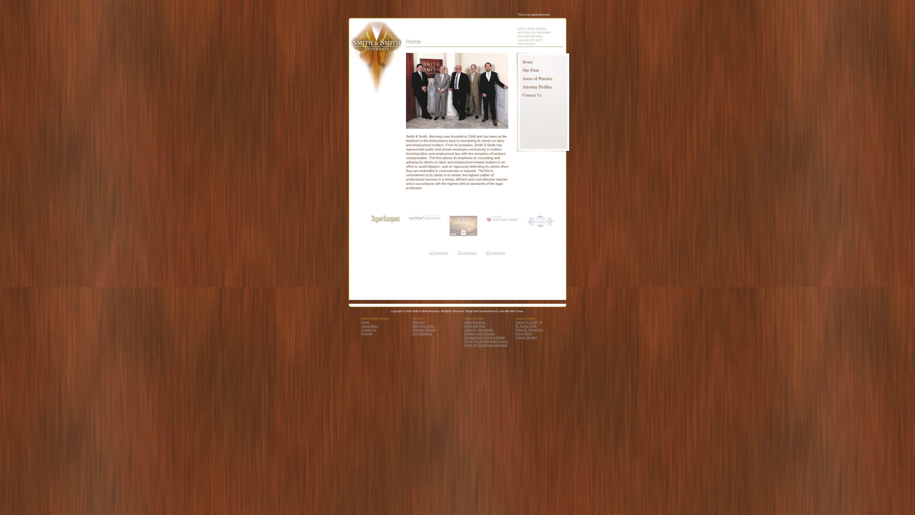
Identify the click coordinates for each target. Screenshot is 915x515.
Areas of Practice (537, 78)
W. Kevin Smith (526, 326)
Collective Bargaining (478, 330)
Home (528, 62)
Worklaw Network (424, 330)
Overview (418, 322)
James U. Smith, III (529, 322)
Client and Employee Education (486, 345)
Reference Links (423, 326)
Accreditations (422, 333)
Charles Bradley (526, 337)
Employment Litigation (479, 333)
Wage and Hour (474, 326)
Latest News (369, 326)
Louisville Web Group (510, 311)
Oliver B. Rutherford (529, 330)
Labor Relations (475, 322)
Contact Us (532, 95)
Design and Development (479, 311)
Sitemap (366, 333)
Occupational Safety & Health (484, 337)
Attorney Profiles (537, 87)
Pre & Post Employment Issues (486, 341)
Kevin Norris (523, 333)
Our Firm (531, 70)
